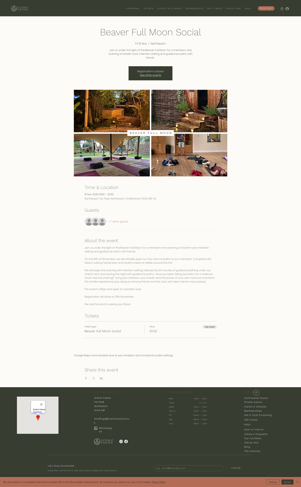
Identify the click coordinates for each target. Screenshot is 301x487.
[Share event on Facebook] (85, 378)
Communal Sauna (256, 398)
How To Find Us (254, 429)
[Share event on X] (93, 378)
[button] (282, 8)
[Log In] (287, 9)
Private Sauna (253, 402)
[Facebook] (126, 441)
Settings (273, 482)
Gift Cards (251, 419)
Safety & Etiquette (256, 434)
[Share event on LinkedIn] (101, 378)
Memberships (253, 410)
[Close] (297, 481)
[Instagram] (121, 441)
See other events (150, 75)
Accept (287, 482)
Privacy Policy (159, 482)
